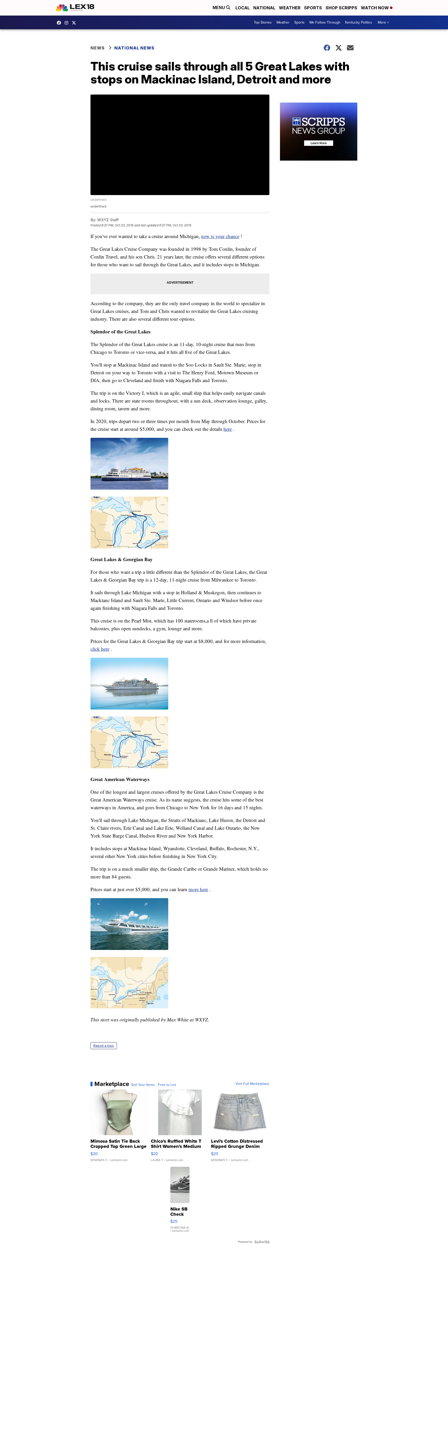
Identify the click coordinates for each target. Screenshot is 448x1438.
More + (383, 22)
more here (198, 889)
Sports (313, 7)
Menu (219, 7)
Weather (289, 7)
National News (134, 48)
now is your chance (220, 236)
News (97, 48)
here (227, 429)
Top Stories (263, 22)
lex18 (60, 23)
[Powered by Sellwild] (261, 1242)
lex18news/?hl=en (68, 23)
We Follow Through (324, 22)
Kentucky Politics (358, 22)
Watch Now (375, 7)
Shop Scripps (341, 7)
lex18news (75, 23)
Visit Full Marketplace (252, 1084)
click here (99, 649)
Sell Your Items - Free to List (153, 1085)
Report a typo (103, 1046)
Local (242, 7)
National (264, 7)
